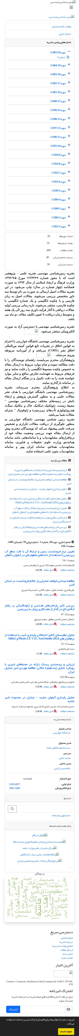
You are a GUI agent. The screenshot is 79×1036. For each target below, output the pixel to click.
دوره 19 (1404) (58, 65)
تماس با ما (68, 953)
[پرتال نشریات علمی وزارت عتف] (39, 849)
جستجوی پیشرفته (61, 815)
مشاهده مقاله (67, 569)
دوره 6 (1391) (59, 181)
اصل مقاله (44, 569)
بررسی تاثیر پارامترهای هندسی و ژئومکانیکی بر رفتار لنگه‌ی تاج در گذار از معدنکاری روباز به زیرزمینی (42, 529)
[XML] (59, 546)
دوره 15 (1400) (58, 101)
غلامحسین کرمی (62, 768)
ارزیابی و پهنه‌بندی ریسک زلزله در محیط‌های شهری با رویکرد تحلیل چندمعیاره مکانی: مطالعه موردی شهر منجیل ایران (39, 471)
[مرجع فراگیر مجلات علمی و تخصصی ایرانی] (39, 861)
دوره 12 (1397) (58, 128)
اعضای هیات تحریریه (62, 945)
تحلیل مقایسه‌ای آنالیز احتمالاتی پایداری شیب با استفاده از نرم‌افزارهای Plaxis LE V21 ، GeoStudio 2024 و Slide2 (40, 500)
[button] (65, 1024)
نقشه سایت (67, 957)
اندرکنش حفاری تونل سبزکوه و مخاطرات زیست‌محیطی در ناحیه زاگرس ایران (40, 519)
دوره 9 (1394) (59, 154)
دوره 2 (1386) (59, 217)
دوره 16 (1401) (58, 92)
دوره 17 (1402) (58, 83)
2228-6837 (14, 784)
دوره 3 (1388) (59, 208)
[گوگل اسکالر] (40, 836)
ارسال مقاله (67, 949)
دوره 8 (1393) (59, 163)
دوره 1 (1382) (59, 226)
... (70, 867)
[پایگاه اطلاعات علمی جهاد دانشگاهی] (39, 855)
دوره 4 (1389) (59, 199)
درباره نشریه (66, 941)
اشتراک (13, 1009)
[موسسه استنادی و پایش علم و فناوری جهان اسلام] (39, 842)
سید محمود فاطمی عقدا (58, 747)
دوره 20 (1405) (58, 52)
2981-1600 (14, 788)
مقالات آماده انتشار (61, 26)
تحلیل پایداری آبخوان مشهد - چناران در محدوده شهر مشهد (42, 491)
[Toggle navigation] (40, 7)
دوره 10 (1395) (58, 145)
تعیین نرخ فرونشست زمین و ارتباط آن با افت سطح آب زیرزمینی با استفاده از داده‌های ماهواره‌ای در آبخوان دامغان (41, 510)
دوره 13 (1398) (58, 119)
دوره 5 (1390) (59, 190)
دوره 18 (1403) (58, 74)
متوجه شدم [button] (66, 1031)
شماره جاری (65, 33)
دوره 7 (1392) (59, 172)
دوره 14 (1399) (58, 110)
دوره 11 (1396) (58, 137)
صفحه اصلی (67, 937)
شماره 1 (61, 57)
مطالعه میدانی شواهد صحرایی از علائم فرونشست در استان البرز (39, 481)
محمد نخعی (64, 758)
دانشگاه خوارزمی (61, 732)
